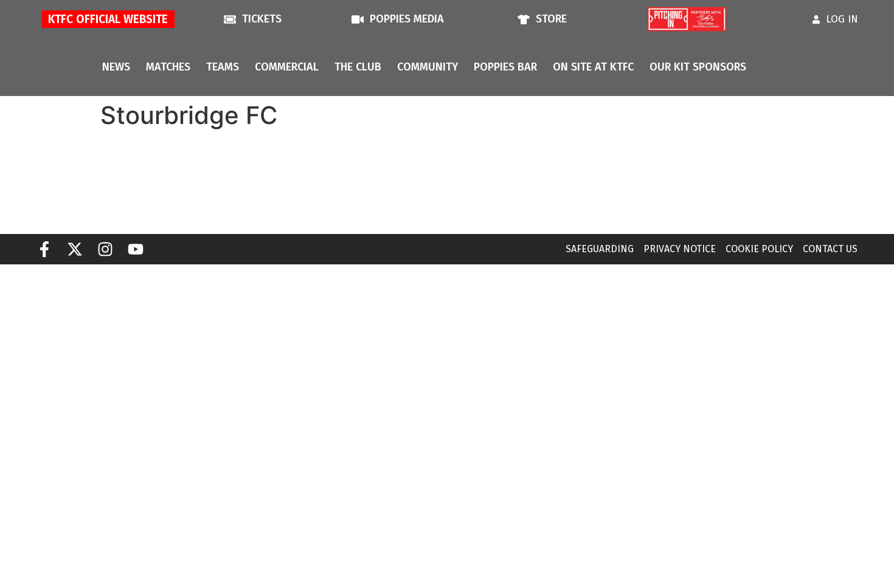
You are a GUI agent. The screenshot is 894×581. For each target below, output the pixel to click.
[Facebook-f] (44, 249)
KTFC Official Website (108, 19)
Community (427, 67)
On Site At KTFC (593, 67)
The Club (357, 67)
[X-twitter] (75, 249)
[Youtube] (136, 249)
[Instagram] (105, 249)
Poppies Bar (505, 67)
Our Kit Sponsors (698, 67)
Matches (168, 67)
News (116, 67)
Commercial (287, 67)
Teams (222, 67)
